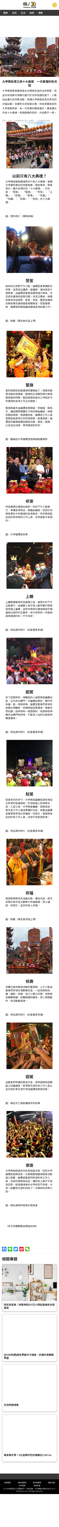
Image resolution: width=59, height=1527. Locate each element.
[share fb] (4, 1249)
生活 (23, 12)
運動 (40, 12)
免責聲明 (7, 1482)
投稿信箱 (37, 1485)
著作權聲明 (37, 1482)
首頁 (4, 120)
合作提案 (22, 1485)
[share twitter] (16, 1249)
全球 (14, 12)
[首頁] (29, 5)
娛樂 (32, 12)
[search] (54, 5)
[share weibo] (21, 1249)
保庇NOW (30, 1226)
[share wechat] (27, 1249)
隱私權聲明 (22, 1482)
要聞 (5, 12)
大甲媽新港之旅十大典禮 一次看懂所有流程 (32, 120)
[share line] (10, 1249)
